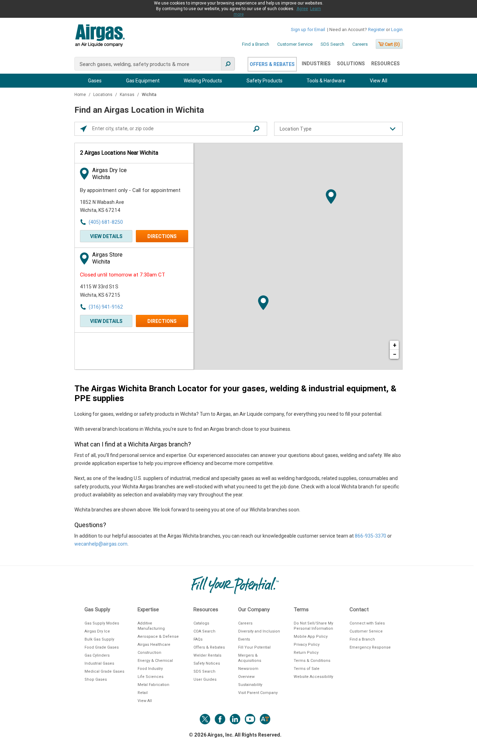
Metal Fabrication (153, 684)
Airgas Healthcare (154, 644)
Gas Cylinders (97, 655)
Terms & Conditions (312, 660)
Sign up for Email (308, 29)
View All (378, 80)
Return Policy (306, 652)
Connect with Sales (367, 623)
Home (80, 94)
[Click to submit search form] (256, 128)
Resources (385, 63)
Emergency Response (370, 647)
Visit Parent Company (258, 692)
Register (376, 29)
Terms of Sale (307, 668)
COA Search (204, 631)
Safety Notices (206, 663)
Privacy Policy (307, 644)
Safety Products (264, 80)
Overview (246, 676)
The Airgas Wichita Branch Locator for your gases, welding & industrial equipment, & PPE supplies (235, 393)
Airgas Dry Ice (97, 631)
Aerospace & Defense (158, 636)
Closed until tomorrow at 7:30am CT (122, 275)
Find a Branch (255, 44)
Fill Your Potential (254, 647)
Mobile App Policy (311, 636)
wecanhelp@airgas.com (100, 544)
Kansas (127, 94)
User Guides (205, 679)
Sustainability (250, 684)
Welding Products (203, 80)
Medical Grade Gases (104, 671)
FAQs (198, 639)
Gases (95, 80)
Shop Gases (96, 679)
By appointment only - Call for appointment (130, 190)
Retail (143, 692)
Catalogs (201, 623)
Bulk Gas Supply (99, 639)
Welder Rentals (207, 655)
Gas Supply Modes (102, 623)
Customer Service (295, 44)
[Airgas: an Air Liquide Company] (99, 36)
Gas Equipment (143, 80)
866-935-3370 (370, 536)
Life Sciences (150, 676)
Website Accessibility (313, 676)
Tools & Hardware (326, 80)
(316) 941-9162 (106, 307)
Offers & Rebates (272, 64)
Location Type (295, 129)
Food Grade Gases (102, 647)
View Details (106, 236)
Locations (103, 94)
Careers (360, 44)
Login (397, 29)
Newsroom (248, 668)
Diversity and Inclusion (259, 631)
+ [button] (394, 345)
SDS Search (332, 44)
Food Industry (150, 668)
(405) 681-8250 (106, 222)
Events (244, 639)
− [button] (394, 354)
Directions (162, 236)
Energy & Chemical (155, 660)
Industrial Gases (99, 663)
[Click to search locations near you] (83, 128)
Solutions (351, 63)
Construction (149, 652)
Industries (316, 63)
